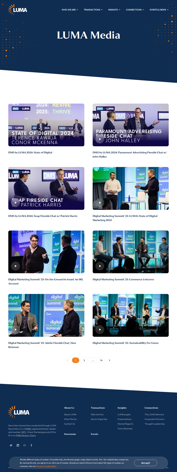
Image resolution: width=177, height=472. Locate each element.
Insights (113, 9)
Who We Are (69, 9)
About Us (69, 407)
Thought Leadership (155, 423)
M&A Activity (97, 414)
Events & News (158, 9)
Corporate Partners (154, 419)
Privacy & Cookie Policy (46, 466)
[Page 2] (109, 360)
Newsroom (70, 434)
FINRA (28, 428)
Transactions (92, 9)
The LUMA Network (154, 414)
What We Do (70, 419)
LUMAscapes (124, 414)
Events (94, 434)
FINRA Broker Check (26, 435)
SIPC (23, 432)
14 (101, 360)
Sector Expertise (99, 419)
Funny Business (125, 428)
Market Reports (125, 423)
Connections (134, 9)
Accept (145, 463)
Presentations (125, 419)
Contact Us (69, 423)
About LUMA (70, 414)
